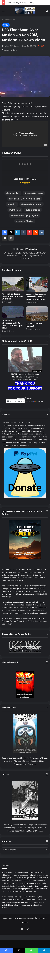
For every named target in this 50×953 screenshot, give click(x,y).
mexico (12, 204)
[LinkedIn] (17, 232)
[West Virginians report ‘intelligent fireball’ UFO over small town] (37, 284)
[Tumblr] (23, 232)
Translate (41, 401)
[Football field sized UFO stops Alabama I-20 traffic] (13, 284)
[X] (11, 232)
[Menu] (3, 12)
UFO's (12, 19)
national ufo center (32, 204)
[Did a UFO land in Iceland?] (37, 313)
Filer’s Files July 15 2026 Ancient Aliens (22, 3)
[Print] (11, 238)
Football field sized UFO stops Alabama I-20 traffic (12, 296)
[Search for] (47, 12)
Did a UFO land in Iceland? (34, 324)
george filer (13, 193)
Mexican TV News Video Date (25, 198)
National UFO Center (11, 46)
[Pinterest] (29, 232)
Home (6, 19)
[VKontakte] (41, 232)
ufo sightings (33, 210)
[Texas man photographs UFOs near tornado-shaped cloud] (13, 312)
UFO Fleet (16, 210)
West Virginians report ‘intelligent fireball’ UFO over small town (36, 297)
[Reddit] (35, 232)
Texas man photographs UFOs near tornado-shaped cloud (12, 324)
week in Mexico (25, 221)
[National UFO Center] (25, 10)
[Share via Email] (4, 238)
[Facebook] (4, 232)
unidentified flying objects (25, 215)
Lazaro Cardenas (34, 193)
